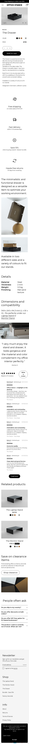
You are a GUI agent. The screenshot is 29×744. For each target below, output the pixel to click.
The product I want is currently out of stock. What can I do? (12, 626)
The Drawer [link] (6, 688)
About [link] (4, 709)
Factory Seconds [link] (7, 696)
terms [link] (15, 668)
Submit (25, 664)
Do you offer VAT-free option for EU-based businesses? (13, 619)
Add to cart (12, 53)
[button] (17, 38)
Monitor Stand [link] (8, 318)
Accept (14, 739)
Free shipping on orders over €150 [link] (14, 1)
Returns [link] (5, 712)
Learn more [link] (6, 735)
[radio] (17, 38)
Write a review (23, 374)
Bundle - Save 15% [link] (8, 692)
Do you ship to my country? (11, 607)
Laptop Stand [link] (7, 316)
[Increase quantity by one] (10, 48)
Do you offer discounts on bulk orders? (12, 613)
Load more (14, 476)
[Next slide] (25, 23)
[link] (14, 5)
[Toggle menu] (2, 5)
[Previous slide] (23, 23)
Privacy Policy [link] (6, 720)
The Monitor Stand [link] (14, 541)
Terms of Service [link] (7, 716)
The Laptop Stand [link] (14, 510)
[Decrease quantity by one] (4, 48)
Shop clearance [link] (10, 572)
